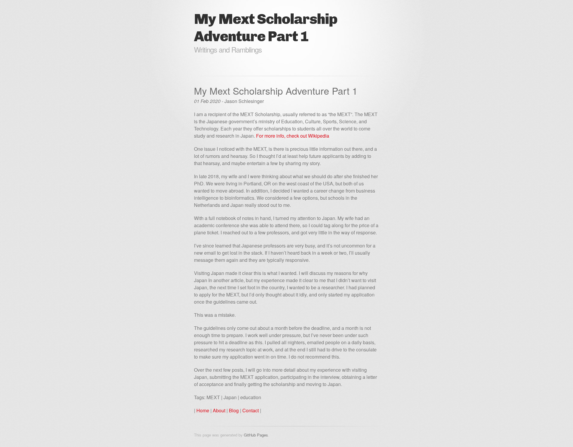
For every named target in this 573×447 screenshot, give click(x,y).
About (219, 410)
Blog (234, 410)
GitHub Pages (256, 435)
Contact (250, 410)
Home (202, 410)
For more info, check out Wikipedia (292, 135)
